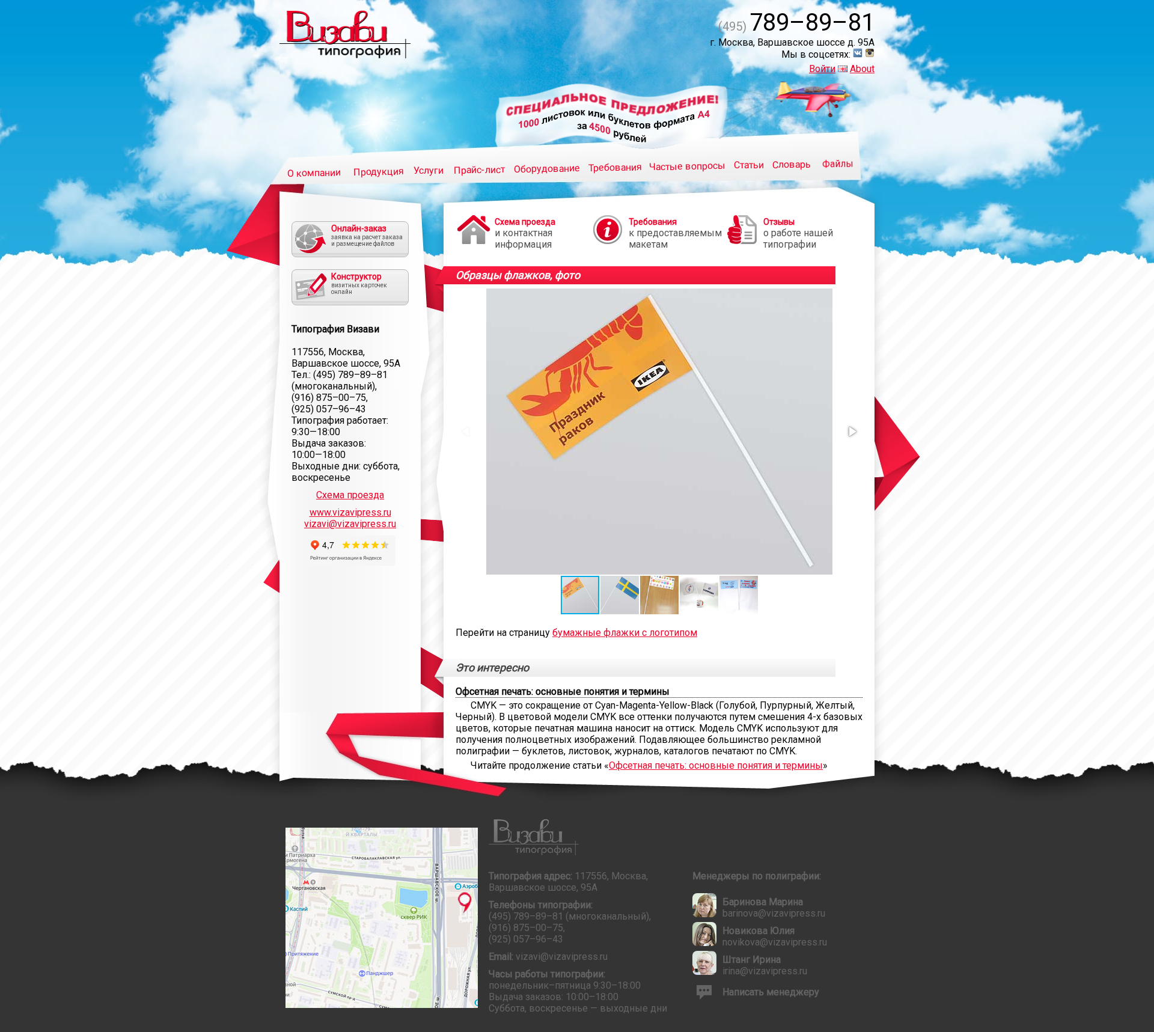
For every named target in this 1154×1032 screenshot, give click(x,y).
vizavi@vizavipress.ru (350, 524)
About (862, 69)
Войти (822, 69)
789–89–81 (796, 22)
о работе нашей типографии (798, 233)
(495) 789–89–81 (350, 374)
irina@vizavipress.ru (764, 971)
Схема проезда (350, 495)
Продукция (378, 171)
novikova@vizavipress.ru (774, 942)
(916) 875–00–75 (329, 397)
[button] (851, 431)
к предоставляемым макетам (675, 233)
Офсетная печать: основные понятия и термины (716, 765)
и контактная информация (525, 233)
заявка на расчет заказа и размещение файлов (367, 235)
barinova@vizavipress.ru (773, 913)
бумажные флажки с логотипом (624, 632)
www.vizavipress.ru (350, 512)
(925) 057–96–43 (329, 409)
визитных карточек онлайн (359, 283)
